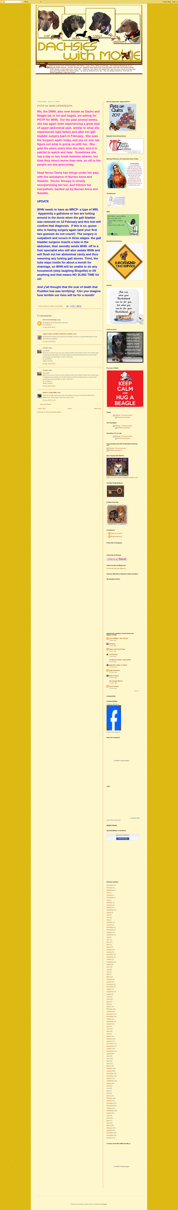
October (109, 907)
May (108, 920)
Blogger (104, 1204)
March (109, 947)
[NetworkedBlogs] (122, 835)
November (110, 885)
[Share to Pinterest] (80, 306)
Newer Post (41, 408)
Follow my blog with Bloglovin (116, 568)
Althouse (112, 644)
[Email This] (71, 306)
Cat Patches (113, 654)
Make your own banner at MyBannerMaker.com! (122, 477)
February (109, 888)
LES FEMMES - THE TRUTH (118, 638)
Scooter (45, 348)
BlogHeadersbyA (116, 536)
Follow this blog (122, 838)
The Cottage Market (116, 681)
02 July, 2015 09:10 (49, 341)
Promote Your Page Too (113, 732)
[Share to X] (75, 306)
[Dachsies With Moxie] (114, 730)
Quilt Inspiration (114, 670)
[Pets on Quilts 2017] (122, 130)
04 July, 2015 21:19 (49, 400)
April (108, 945)
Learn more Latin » (135, 818)
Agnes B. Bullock (116, 533)
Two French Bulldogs (50, 320)
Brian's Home (114, 676)
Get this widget (112, 818)
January (109, 895)
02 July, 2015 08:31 (49, 327)
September (110, 890)
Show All (136, 690)
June (108, 917)
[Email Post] (67, 306)
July (108, 893)
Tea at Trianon (114, 686)
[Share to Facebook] (78, 306)
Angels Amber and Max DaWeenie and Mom (58, 334)
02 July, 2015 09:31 (49, 364)
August (109, 912)
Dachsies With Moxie (113, 704)
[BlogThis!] (73, 306)
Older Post (97, 408)
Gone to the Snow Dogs (117, 649)
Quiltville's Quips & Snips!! (118, 665)
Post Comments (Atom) (53, 412)
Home (70, 408)
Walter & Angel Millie (50, 392)
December (110, 897)
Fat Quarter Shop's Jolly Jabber (120, 660)
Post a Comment (45, 404)
